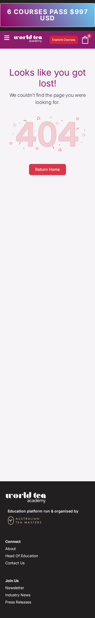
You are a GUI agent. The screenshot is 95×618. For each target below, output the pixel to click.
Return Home (47, 169)
